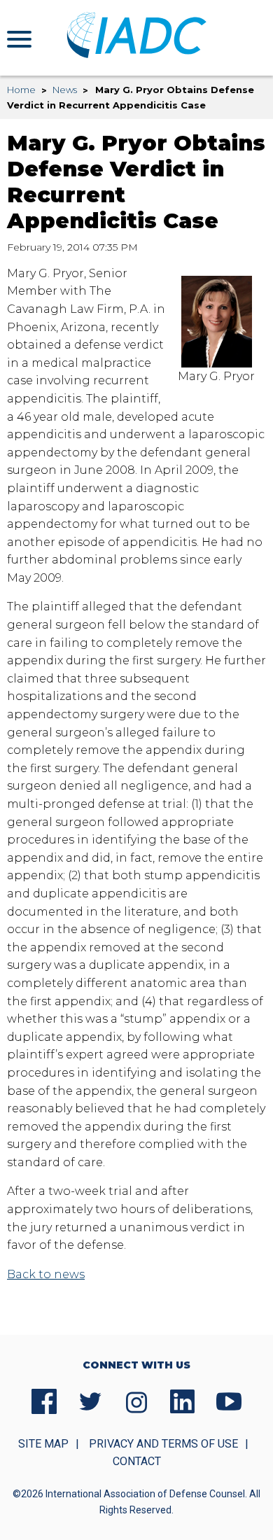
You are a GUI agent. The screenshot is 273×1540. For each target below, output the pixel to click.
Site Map (43, 1443)
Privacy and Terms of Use (163, 1443)
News (64, 89)
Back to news (46, 1274)
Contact (137, 1461)
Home (21, 89)
